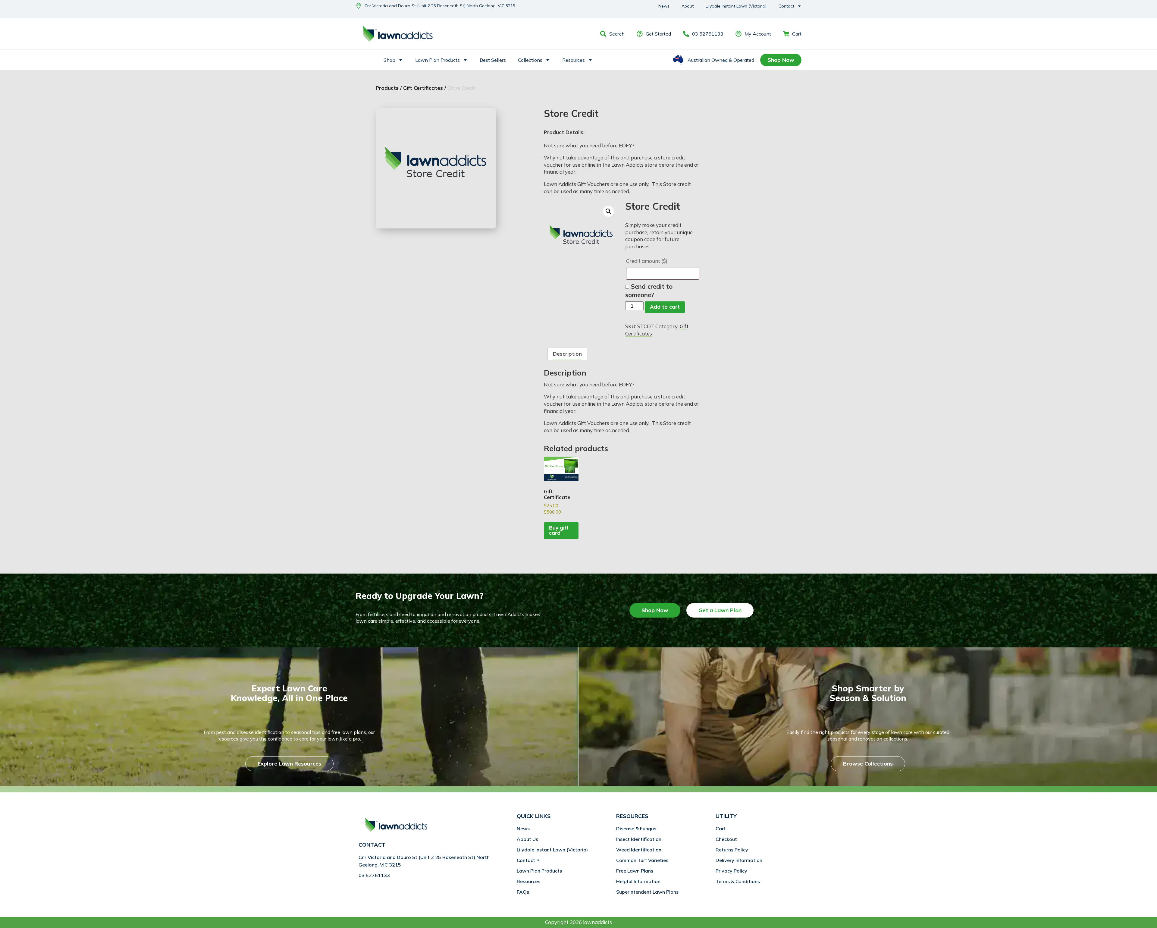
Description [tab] (567, 354)
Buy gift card (559, 530)
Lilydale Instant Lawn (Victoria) (736, 6)
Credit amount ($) (647, 261)
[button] (608, 211)
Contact (786, 6)
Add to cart (665, 307)
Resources (573, 60)
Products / (389, 88)
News (663, 6)
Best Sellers (493, 60)
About (688, 6)
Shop (389, 60)
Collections (530, 60)
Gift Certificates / (424, 88)
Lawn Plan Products (437, 60)
